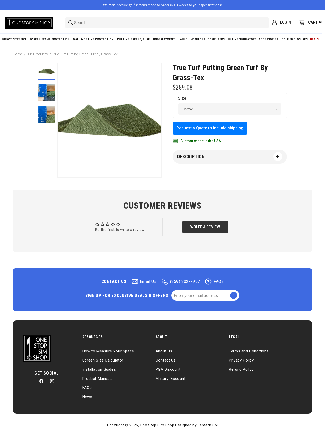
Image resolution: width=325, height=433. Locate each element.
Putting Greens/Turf (133, 39)
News (87, 397)
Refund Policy (241, 369)
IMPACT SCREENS (14, 39)
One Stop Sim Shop (157, 425)
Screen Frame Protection (49, 39)
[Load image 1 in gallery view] (46, 71)
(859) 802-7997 (185, 282)
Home (18, 54)
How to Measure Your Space (108, 351)
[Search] (70, 22)
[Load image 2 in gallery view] (46, 92)
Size (182, 98)
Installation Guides (99, 369)
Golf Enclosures (295, 39)
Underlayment (164, 39)
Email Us (148, 282)
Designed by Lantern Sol (196, 425)
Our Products (37, 54)
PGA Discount (168, 369)
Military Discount (171, 378)
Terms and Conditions (249, 351)
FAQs (219, 282)
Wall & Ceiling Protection (93, 39)
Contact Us (166, 360)
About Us (164, 351)
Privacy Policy (241, 360)
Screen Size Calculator (102, 360)
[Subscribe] (233, 295)
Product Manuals (97, 378)
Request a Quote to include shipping (209, 128)
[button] (14, 40)
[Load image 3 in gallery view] (46, 114)
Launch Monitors (191, 39)
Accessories (268, 39)
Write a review (205, 227)
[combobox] (167, 22)
